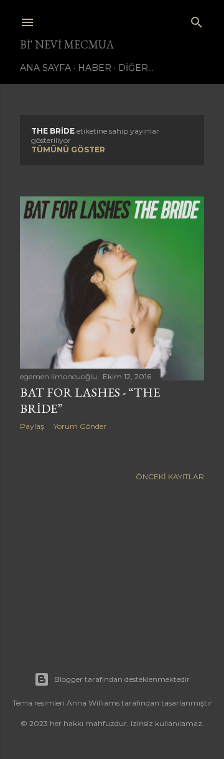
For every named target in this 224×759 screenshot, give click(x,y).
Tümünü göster (68, 149)
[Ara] (196, 19)
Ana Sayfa (45, 67)
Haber (94, 67)
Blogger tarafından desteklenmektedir (122, 679)
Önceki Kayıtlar (170, 476)
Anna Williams (93, 702)
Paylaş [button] (32, 426)
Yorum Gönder (80, 426)
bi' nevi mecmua (67, 44)
